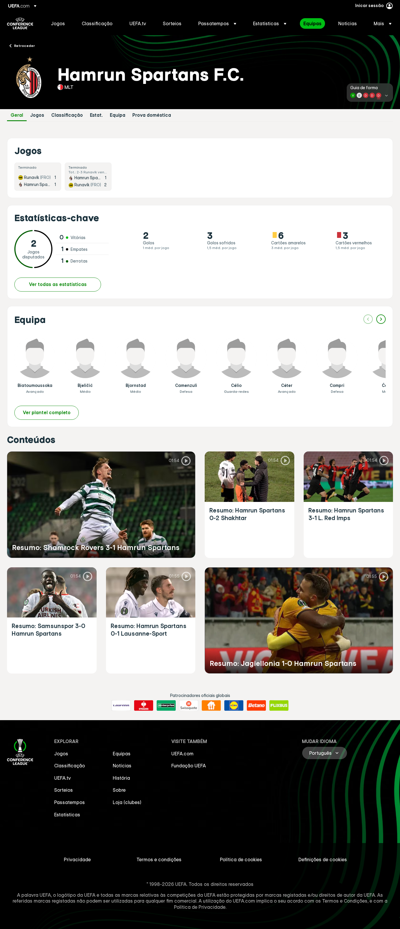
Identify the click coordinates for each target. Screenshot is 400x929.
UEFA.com (182, 753)
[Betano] (256, 705)
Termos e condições (159, 859)
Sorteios (63, 790)
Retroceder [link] (24, 45)
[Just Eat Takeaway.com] (211, 705)
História (121, 778)
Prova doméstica (151, 115)
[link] (58, 23)
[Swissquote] (188, 705)
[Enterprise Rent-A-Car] (166, 705)
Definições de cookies (322, 859)
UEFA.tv (62, 778)
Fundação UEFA (188, 765)
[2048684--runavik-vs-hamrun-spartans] (37, 177)
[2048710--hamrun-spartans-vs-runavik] (88, 177)
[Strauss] (143, 705)
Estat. (96, 115)
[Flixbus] (278, 705)
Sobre (119, 790)
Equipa (117, 115)
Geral (17, 115)
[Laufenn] (121, 705)
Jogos (37, 115)
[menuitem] (59, 23)
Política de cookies (241, 859)
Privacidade (77, 859)
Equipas (122, 753)
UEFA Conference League (20, 23)
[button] (217, 23)
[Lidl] (233, 705)
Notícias (122, 765)
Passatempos (69, 802)
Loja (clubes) (127, 802)
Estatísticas (67, 814)
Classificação (67, 115)
